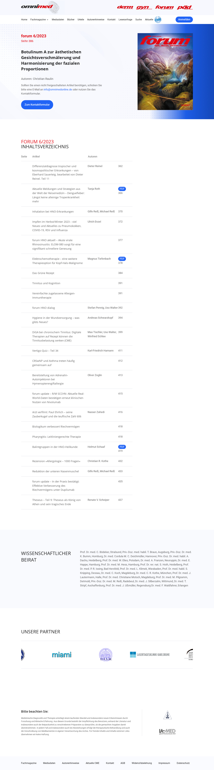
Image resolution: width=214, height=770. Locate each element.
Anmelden (184, 19)
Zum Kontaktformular (37, 104)
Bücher (70, 20)
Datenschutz (183, 763)
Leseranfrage (125, 20)
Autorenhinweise (95, 20)
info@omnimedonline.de (58, 89)
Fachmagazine (38, 20)
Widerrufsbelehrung (142, 763)
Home (24, 20)
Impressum (164, 763)
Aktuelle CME (92, 763)
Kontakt (111, 20)
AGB (123, 763)
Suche (138, 20)
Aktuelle (149, 20)
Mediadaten (58, 20)
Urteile (81, 20)
